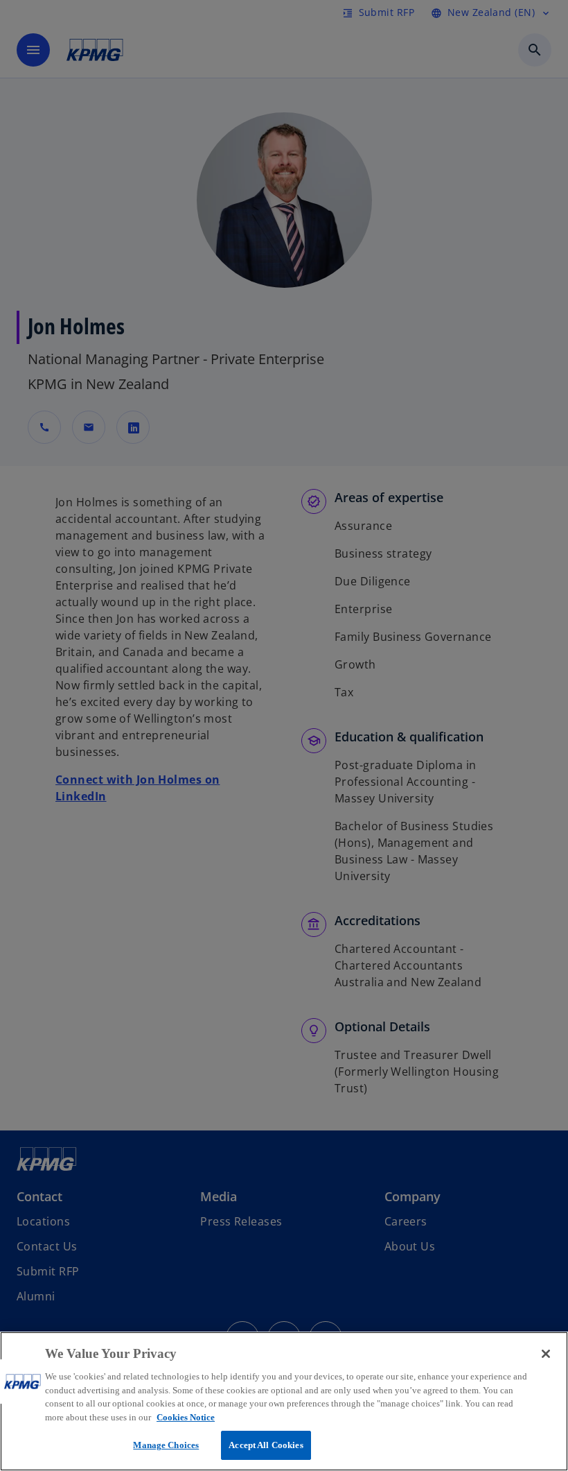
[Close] (546, 1354)
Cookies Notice (186, 1417)
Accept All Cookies (266, 1445)
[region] (284, 1401)
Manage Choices (166, 1445)
